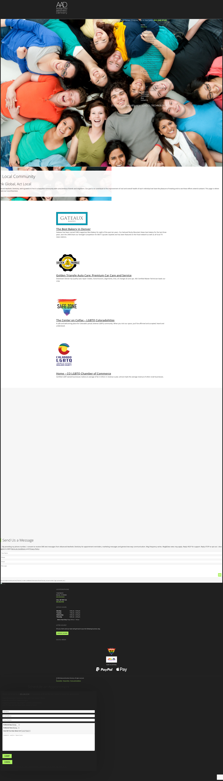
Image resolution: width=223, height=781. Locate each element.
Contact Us (144, 100)
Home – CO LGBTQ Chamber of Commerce (83, 373)
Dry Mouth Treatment (152, 39)
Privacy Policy (34, 549)
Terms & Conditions (18, 549)
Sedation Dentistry (148, 84)
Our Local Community (149, 33)
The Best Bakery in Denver (73, 229)
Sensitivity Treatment (152, 59)
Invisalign (149, 77)
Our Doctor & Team (148, 29)
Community (146, 31)
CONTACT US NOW (62, 633)
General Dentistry (148, 37)
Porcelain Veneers (151, 79)
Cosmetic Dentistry (148, 71)
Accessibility (59, 680)
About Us (144, 27)
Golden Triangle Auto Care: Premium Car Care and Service (94, 275)
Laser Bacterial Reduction (153, 61)
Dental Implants (147, 82)
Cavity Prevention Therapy (154, 47)
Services (143, 35)
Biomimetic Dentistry (152, 57)
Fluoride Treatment (152, 45)
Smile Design (150, 75)
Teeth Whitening (151, 73)
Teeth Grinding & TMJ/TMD (151, 86)
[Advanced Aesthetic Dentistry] (61, 8)
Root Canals (149, 53)
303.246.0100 (160, 20)
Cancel (7, 762)
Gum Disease (150, 43)
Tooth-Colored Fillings (152, 49)
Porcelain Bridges (151, 67)
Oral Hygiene (150, 41)
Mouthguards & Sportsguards (155, 55)
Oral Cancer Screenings (153, 51)
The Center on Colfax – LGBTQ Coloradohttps (85, 320)
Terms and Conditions (75, 680)
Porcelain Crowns (151, 65)
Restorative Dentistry (149, 63)
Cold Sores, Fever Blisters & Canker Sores (155, 88)
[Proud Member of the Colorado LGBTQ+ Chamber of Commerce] (111, 659)
